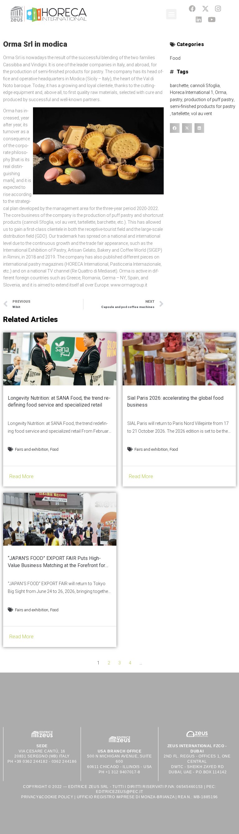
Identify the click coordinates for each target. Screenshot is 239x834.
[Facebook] (192, 8)
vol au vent (201, 113)
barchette (179, 85)
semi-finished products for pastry (202, 106)
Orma (220, 92)
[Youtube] (211, 19)
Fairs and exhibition (31, 449)
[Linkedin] (198, 19)
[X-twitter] (205, 8)
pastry (176, 99)
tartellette (180, 113)
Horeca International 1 (191, 92)
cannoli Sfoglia (205, 85)
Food (175, 58)
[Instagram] (218, 8)
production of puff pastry (209, 99)
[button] (171, 14)
